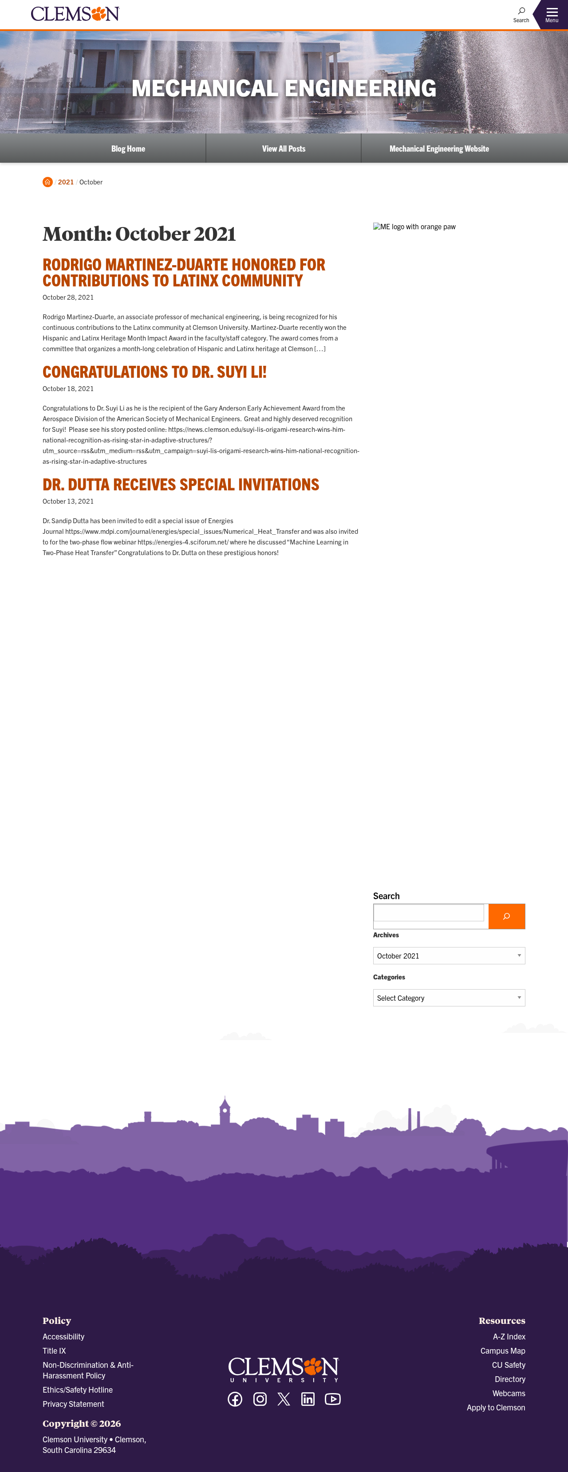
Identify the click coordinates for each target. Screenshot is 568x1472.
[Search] (507, 916)
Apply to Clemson (496, 1407)
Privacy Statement (73, 1403)
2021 (66, 181)
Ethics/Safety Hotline (78, 1389)
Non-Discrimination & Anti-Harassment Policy (88, 1369)
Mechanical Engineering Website (439, 148)
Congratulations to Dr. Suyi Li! (155, 370)
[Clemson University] (75, 22)
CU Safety (508, 1364)
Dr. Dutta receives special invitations (181, 483)
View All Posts (283, 148)
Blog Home (128, 148)
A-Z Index (509, 1336)
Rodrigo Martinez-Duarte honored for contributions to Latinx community (184, 271)
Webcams (509, 1393)
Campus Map (503, 1350)
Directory (510, 1379)
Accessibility (63, 1336)
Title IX (54, 1350)
